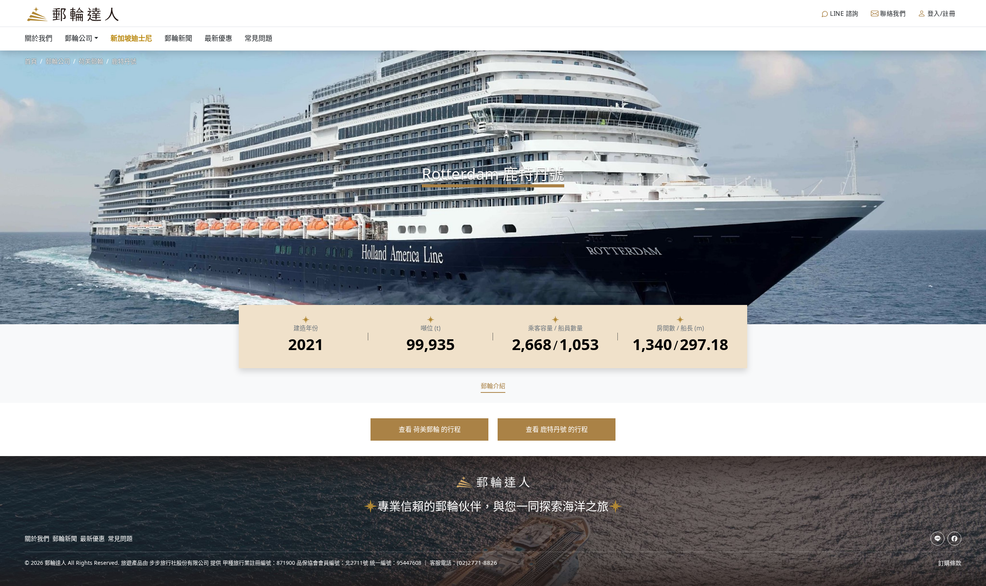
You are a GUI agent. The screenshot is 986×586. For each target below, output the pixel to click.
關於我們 (38, 38)
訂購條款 (949, 563)
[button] (429, 429)
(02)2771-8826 (477, 562)
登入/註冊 (940, 13)
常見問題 (258, 38)
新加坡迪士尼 (131, 38)
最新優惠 (218, 38)
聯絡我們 (892, 13)
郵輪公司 (78, 38)
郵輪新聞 (178, 38)
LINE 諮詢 (843, 13)
